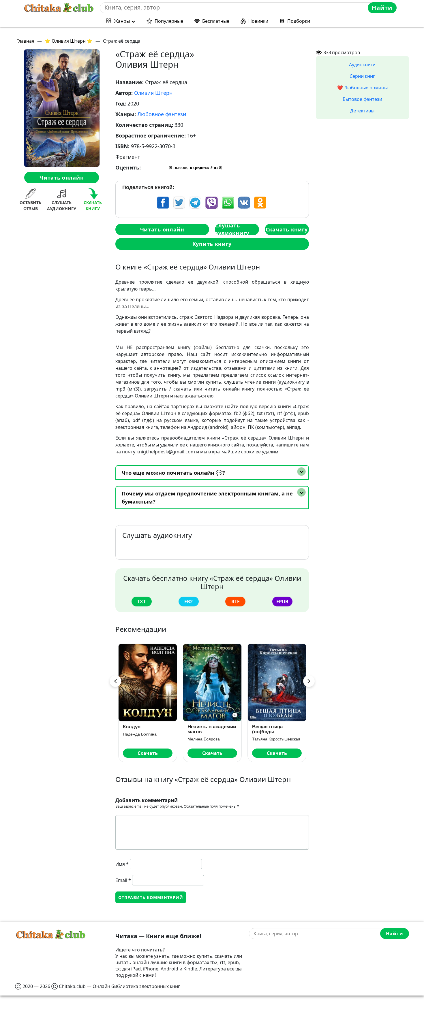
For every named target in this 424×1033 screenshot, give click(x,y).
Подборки (298, 21)
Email (123, 880)
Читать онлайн (62, 177)
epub (282, 601)
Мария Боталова (268, 734)
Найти (382, 8)
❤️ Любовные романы (362, 87)
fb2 (188, 601)
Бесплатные (215, 21)
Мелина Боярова (139, 739)
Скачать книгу (287, 229)
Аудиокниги (362, 64)
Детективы (362, 111)
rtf (235, 601)
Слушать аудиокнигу (232, 229)
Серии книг (362, 76)
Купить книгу (212, 243)
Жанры (122, 21)
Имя (122, 864)
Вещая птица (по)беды (202, 729)
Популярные (169, 21)
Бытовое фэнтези (362, 99)
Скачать (148, 753)
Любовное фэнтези (161, 114)
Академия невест (272, 726)
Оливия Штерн (153, 92)
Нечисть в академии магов (147, 729)
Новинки (258, 21)
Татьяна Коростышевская (211, 739)
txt (141, 601)
